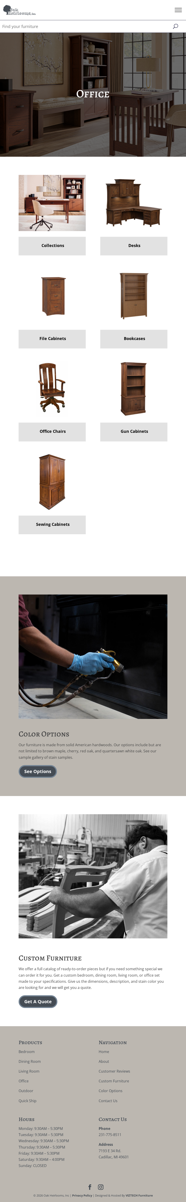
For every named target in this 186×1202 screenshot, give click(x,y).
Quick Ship (28, 1100)
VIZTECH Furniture (139, 1195)
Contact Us (108, 1100)
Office (24, 1081)
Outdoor (26, 1090)
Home (104, 1051)
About (104, 1061)
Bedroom (27, 1051)
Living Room (29, 1071)
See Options (37, 771)
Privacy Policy (82, 1195)
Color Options (110, 1090)
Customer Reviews (114, 1071)
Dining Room (30, 1061)
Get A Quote (38, 1001)
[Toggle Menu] (178, 10)
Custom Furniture (114, 1081)
